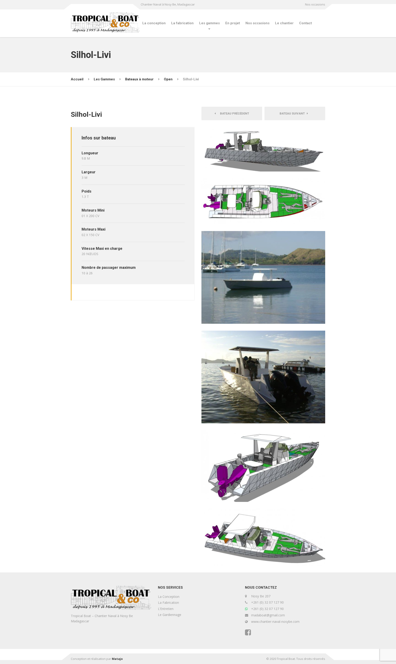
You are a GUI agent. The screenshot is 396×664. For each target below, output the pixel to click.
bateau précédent (233, 113)
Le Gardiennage (169, 614)
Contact (305, 23)
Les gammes (209, 23)
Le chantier (284, 23)
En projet (232, 23)
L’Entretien (165, 609)
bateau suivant (293, 113)
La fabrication (182, 23)
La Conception (168, 596)
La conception (154, 23)
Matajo (117, 659)
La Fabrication (168, 602)
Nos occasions (315, 4)
